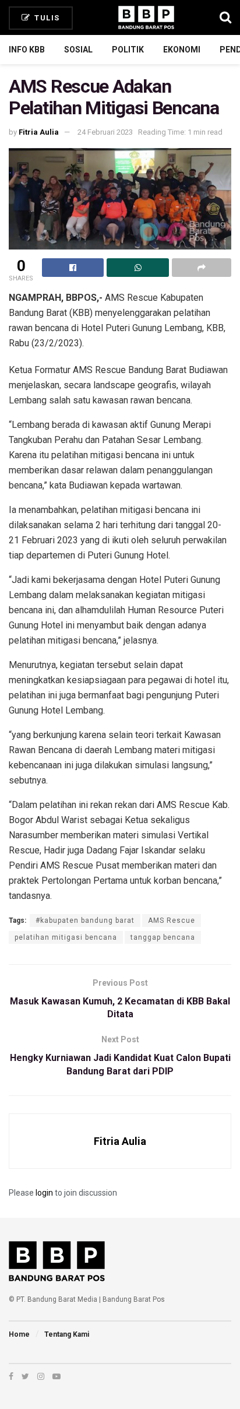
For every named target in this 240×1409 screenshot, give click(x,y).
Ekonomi (181, 49)
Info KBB (27, 49)
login (44, 1192)
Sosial (78, 49)
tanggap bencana (162, 937)
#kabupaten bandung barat (85, 920)
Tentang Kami (66, 1334)
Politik (128, 49)
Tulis (46, 17)
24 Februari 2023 (105, 132)
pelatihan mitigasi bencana (66, 937)
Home (19, 1334)
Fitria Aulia (39, 132)
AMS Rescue (171, 920)
